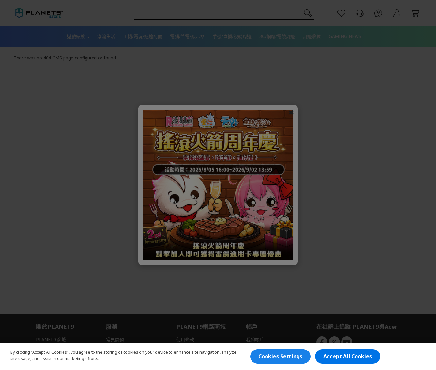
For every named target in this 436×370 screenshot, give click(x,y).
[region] (218, 356)
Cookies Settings (281, 356)
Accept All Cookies (347, 356)
